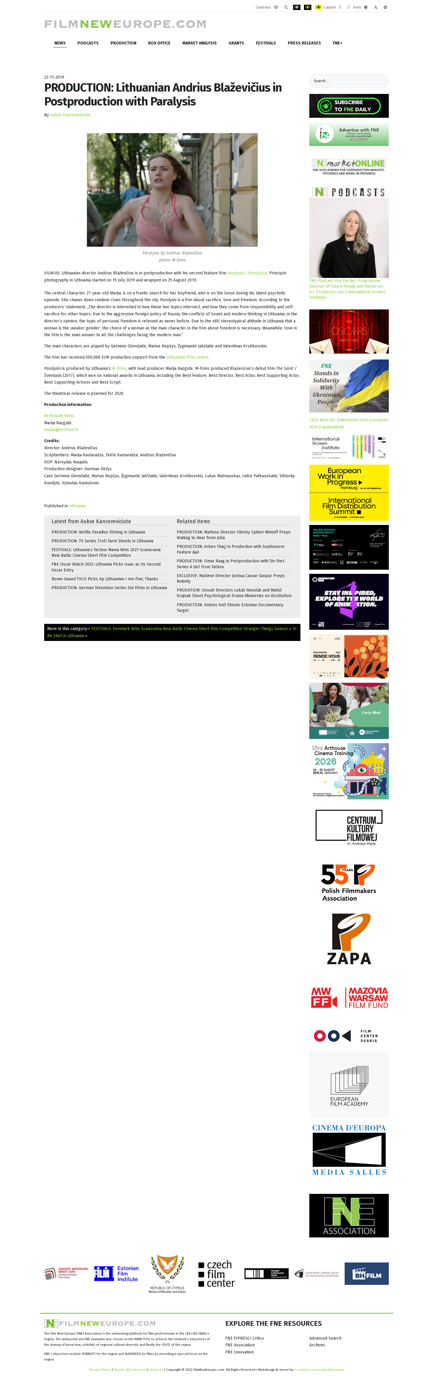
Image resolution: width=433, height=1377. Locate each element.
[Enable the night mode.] (286, 7)
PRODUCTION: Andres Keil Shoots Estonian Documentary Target (230, 607)
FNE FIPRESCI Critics (244, 1338)
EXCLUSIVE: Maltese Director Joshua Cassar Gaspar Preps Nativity (231, 578)
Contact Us (138, 1370)
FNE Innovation (239, 1352)
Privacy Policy (100, 1370)
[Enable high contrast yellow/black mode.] (319, 7)
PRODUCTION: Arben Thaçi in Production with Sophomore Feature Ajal (231, 549)
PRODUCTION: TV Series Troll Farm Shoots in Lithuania (102, 540)
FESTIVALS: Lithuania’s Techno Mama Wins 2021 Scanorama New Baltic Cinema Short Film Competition (106, 552)
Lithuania (77, 505)
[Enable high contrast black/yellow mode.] (308, 7)
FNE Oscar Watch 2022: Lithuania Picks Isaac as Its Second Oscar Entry (106, 567)
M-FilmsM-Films (59, 415)
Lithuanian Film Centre (187, 357)
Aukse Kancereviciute (70, 114)
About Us (156, 1370)
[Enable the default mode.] (276, 7)
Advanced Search (325, 1338)
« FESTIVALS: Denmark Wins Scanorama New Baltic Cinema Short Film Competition (165, 628)
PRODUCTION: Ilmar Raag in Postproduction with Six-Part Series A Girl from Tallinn (230, 564)
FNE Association (240, 1345)
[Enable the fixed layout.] (340, 7)
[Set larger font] (385, 7)
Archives (317, 1345)
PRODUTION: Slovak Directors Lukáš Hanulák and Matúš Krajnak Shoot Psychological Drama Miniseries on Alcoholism (234, 593)
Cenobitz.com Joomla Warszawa (319, 1370)
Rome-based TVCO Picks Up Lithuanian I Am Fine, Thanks (105, 578)
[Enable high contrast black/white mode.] (297, 7)
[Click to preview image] (172, 189)
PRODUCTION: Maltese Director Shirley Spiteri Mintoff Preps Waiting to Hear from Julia (234, 535)
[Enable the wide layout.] (348, 7)
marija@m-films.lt (61, 429)
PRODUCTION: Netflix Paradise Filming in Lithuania (98, 532)
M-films (119, 368)
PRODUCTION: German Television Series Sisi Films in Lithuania (109, 587)
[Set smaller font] (365, 7)
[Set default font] (375, 7)
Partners (120, 1370)
